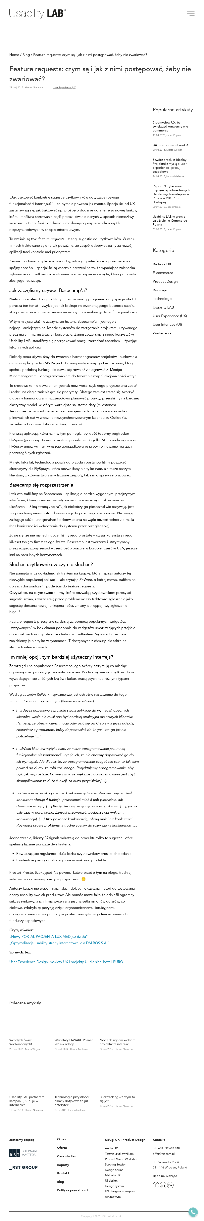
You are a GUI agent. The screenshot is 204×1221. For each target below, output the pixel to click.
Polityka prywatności (72, 1190)
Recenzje (160, 290)
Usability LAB (163, 307)
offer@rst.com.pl (164, 1154)
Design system (114, 1186)
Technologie (162, 298)
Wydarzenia (162, 333)
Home (14, 54)
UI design (111, 1181)
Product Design (165, 281)
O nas (61, 1139)
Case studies (66, 1156)
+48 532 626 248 (169, 1148)
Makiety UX (113, 1175)
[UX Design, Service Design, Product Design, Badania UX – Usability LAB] (39, 14)
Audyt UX (111, 1148)
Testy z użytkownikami (119, 1154)
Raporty (63, 1165)
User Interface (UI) (167, 324)
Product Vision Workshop (121, 1159)
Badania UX (162, 264)
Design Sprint (114, 1170)
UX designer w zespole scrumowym (120, 1194)
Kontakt (63, 1173)
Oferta (62, 1148)
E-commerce (163, 272)
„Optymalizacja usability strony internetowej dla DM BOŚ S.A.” (59, 943)
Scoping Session (115, 1164)
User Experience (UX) (64, 87)
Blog (26, 54)
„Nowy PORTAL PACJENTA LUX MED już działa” (48, 936)
